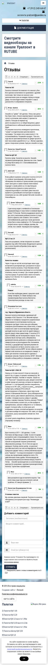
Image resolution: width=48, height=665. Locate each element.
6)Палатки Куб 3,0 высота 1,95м (14, 627)
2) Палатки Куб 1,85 (9, 611)
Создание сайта (8, 590)
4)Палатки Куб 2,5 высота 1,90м (14, 619)
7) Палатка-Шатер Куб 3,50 (12, 631)
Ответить (24, 83)
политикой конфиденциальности (19, 649)
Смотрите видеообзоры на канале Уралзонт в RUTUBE (19, 45)
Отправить (10, 567)
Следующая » (24, 77)
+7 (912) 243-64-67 (36, 8)
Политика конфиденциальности (14, 594)
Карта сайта (9, 599)
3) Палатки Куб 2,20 (9, 615)
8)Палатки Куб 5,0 (9, 635)
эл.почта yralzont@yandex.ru (31, 15)
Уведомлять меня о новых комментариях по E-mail (23, 571)
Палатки (25, 20)
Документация (25, 27)
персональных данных (11, 562)
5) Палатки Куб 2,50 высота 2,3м (14, 623)
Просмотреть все (37, 77)
